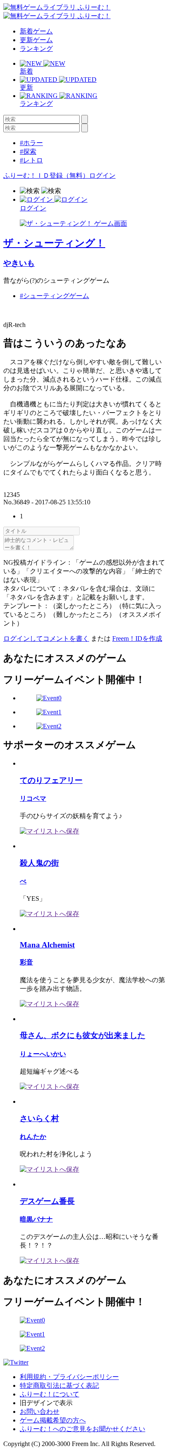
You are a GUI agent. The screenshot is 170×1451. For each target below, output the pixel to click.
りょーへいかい (43, 1053)
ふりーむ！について (49, 1394)
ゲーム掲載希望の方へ (53, 1420)
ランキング (36, 48)
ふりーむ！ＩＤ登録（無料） (46, 175)
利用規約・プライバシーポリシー (69, 1376)
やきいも (19, 263)
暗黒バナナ (36, 1219)
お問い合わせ (39, 1411)
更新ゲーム (36, 39)
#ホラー (31, 142)
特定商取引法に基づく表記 (59, 1385)
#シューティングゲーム (54, 295)
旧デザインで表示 (46, 1402)
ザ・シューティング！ (54, 243)
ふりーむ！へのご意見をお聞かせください (82, 1428)
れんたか (33, 1136)
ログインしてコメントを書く (46, 638)
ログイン (102, 175)
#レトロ (31, 160)
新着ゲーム (36, 31)
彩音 (26, 962)
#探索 (28, 151)
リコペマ (33, 798)
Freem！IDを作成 (137, 638)
